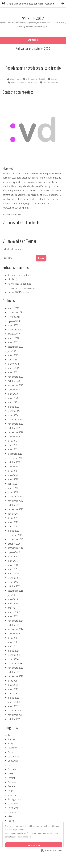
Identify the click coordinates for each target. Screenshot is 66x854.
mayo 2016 (13, 565)
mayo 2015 (13, 603)
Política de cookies (24, 837)
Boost (11, 752)
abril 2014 (12, 646)
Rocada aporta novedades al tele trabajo (33, 68)
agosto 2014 (14, 633)
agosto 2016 (14, 552)
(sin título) (12, 279)
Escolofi (11, 777)
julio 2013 (12, 680)
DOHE (10, 773)
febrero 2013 (14, 702)
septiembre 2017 (15, 509)
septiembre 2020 (15, 385)
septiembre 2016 (15, 547)
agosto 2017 (14, 513)
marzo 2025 (13, 308)
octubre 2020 (14, 380)
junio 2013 (13, 684)
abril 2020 (12, 402)
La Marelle (12, 803)
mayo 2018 (13, 479)
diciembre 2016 (15, 535)
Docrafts (12, 769)
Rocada (24, 82)
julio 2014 (12, 637)
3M (9, 735)
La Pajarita (13, 807)
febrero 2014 (14, 654)
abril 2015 (12, 607)
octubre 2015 (14, 586)
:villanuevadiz (33, 17)
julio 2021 (12, 351)
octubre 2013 (14, 672)
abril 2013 (12, 693)
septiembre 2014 (15, 629)
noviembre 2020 (15, 376)
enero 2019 (13, 449)
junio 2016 (13, 560)
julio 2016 (12, 556)
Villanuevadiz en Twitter (19, 241)
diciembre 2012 (15, 710)
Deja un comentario (50, 82)
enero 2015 (13, 616)
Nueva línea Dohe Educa (19, 283)
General (54, 79)
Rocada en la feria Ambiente (21, 275)
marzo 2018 (13, 488)
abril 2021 (12, 359)
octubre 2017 (14, 505)
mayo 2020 (13, 398)
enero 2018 (13, 492)
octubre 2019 (14, 428)
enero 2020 (13, 415)
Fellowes (12, 782)
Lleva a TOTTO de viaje (18, 292)
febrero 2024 (14, 316)
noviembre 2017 (15, 500)
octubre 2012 (14, 719)
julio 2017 (12, 517)
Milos (10, 816)
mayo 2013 (13, 689)
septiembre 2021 (15, 346)
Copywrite (13, 760)
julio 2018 (12, 470)
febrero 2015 (14, 612)
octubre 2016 (14, 543)
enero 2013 (13, 706)
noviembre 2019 (15, 423)
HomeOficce (15, 82)
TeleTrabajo (32, 82)
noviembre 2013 (15, 667)
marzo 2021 (13, 363)
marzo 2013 (13, 697)
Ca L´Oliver (13, 756)
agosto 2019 (14, 436)
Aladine (11, 739)
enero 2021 (13, 372)
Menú (41, 40)
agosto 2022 (14, 333)
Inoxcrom (12, 795)
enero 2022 (13, 342)
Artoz (10, 743)
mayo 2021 (13, 355)
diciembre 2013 (15, 663)
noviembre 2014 (15, 620)
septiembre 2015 (15, 590)
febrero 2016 (14, 577)
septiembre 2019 (15, 432)
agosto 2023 (14, 321)
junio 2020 (13, 393)
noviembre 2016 (15, 539)
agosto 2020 (14, 389)
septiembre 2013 (15, 676)
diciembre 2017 (15, 496)
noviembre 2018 (15, 458)
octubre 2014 (14, 625)
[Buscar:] (19, 257)
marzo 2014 (13, 650)
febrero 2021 (14, 368)
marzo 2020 (13, 406)
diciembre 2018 (15, 453)
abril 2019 (12, 445)
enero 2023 (13, 325)
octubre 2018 (14, 462)
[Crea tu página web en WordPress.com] (33, 3)
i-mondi (11, 790)
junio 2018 (13, 475)
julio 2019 (12, 440)
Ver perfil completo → (13, 214)
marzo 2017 (13, 530)
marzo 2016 (13, 573)
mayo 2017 (13, 522)
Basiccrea (12, 747)
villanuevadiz (15, 79)
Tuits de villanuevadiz (13, 249)
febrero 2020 (14, 410)
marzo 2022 (13, 338)
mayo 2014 (13, 642)
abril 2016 (12, 569)
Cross (10, 765)
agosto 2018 (14, 466)
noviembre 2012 (15, 714)
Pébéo (11, 820)
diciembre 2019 (15, 419)
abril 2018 (12, 483)
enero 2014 (13, 659)
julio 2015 (12, 595)
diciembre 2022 (15, 329)
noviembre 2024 (15, 312)
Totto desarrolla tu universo (21, 288)
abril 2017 (12, 526)
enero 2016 (13, 582)
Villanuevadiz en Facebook (21, 222)
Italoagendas (14, 799)
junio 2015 (13, 599)
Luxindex (12, 812)
